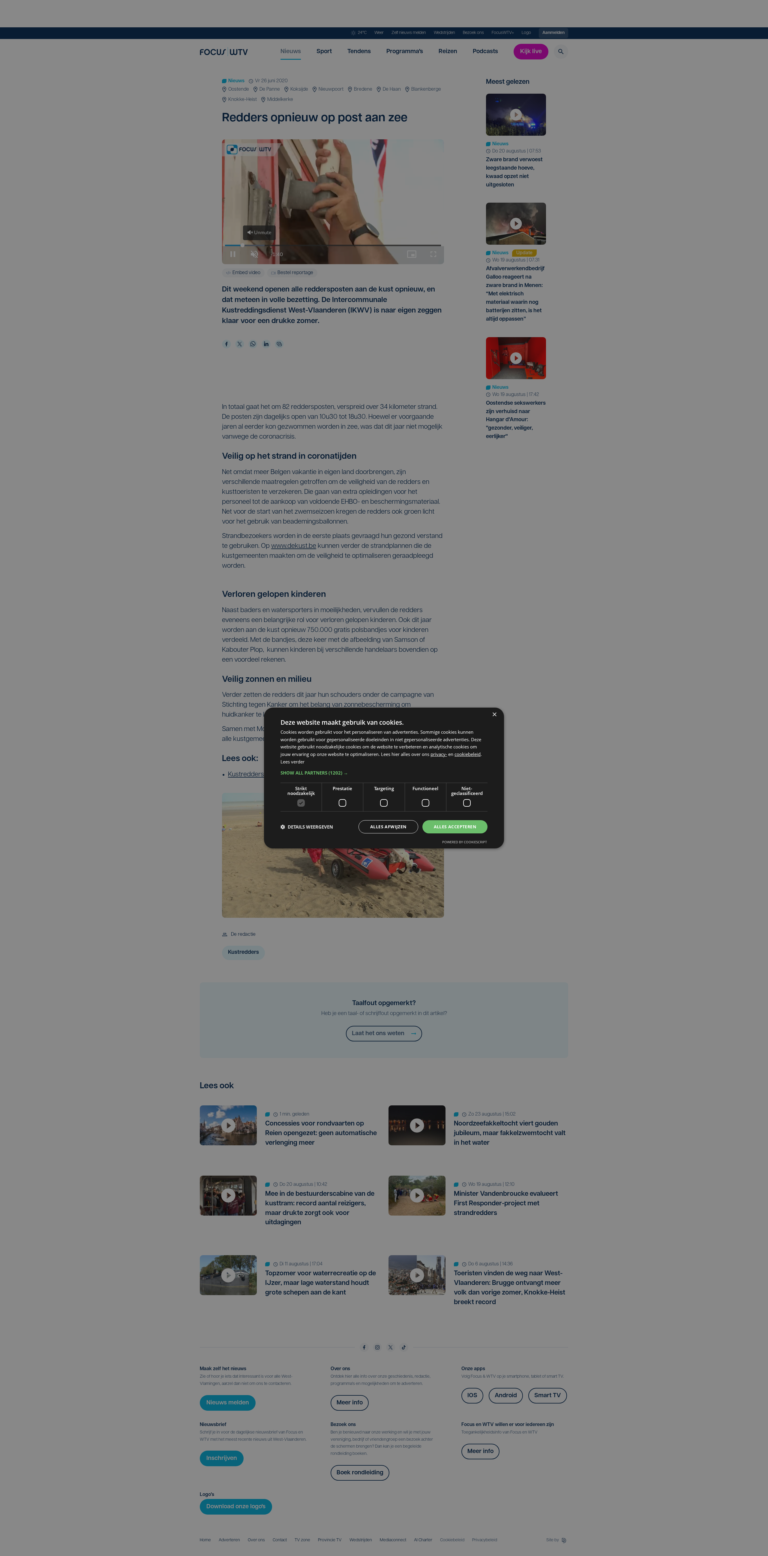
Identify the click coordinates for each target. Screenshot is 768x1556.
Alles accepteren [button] (455, 826)
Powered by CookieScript (464, 842)
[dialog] (384, 778)
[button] (384, 772)
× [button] (494, 714)
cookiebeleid (467, 754)
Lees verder (292, 762)
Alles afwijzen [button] (388, 826)
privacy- (438, 754)
